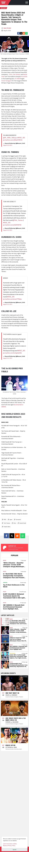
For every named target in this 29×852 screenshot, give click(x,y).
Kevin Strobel (7, 28)
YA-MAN (17, 79)
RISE (5, 519)
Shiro (10, 74)
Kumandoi (24, 76)
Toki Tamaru (16, 74)
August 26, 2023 (7, 145)
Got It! (14, 850)
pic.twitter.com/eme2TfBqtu (12, 299)
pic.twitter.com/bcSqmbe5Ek (12, 353)
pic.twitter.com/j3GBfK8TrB (12, 225)
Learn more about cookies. (10, 844)
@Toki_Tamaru (18, 220)
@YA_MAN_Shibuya (10, 137)
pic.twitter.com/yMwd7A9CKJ (12, 140)
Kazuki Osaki (22, 523)
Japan (10, 519)
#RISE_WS (21, 137)
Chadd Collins (7, 527)
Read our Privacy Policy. (9, 845)
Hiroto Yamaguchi (6, 81)
